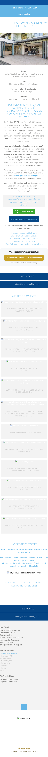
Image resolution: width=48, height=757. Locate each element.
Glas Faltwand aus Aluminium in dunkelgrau (24, 244)
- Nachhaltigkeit (6, 661)
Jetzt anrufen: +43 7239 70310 (24, 8)
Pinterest (7, 692)
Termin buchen (24, 14)
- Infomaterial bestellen (8, 654)
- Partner (3, 668)
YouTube (2, 692)
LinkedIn (12, 687)
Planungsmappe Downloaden (24, 219)
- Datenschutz (5, 658)
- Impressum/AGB (7, 656)
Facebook (2, 687)
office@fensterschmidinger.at (11, 645)
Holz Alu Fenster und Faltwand (24, 233)
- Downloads (5, 663)
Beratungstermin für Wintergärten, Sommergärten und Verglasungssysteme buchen (24, 201)
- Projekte (3, 666)
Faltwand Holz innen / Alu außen (24, 239)
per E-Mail (34, 563)
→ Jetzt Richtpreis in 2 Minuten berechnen (24, 258)
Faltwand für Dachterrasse (24, 241)
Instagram (12, 692)
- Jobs (2, 670)
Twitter (7, 687)
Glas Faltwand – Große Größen (24, 236)
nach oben (24, 707)
